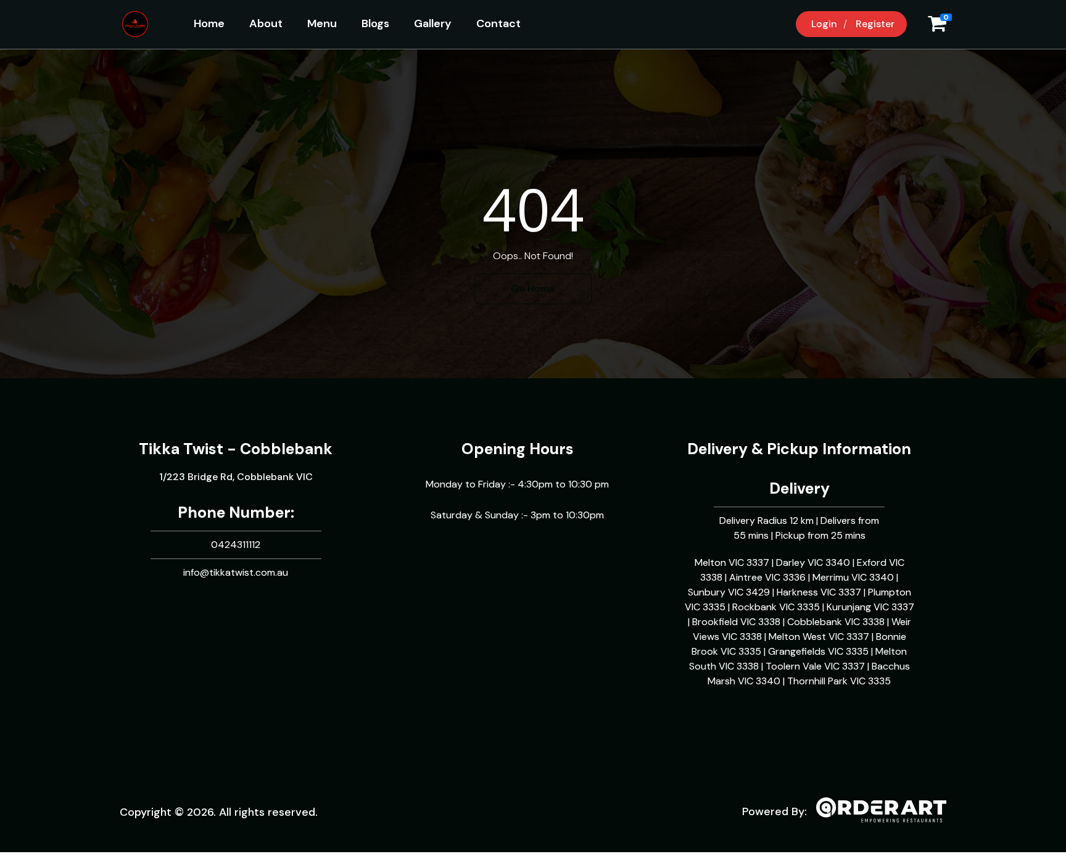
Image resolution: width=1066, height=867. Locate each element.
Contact (498, 23)
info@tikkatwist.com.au (235, 572)
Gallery (433, 23)
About (266, 23)
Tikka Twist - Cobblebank (236, 449)
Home (209, 23)
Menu (322, 23)
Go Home (533, 288)
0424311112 (235, 544)
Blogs (375, 23)
